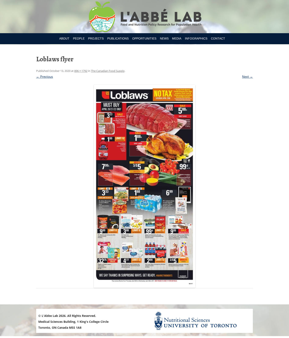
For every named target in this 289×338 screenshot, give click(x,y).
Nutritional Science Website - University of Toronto (201, 321)
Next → (247, 76)
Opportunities (144, 38)
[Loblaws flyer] (144, 186)
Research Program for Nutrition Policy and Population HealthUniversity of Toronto (145, 17)
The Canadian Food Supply (108, 71)
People (79, 38)
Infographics (196, 38)
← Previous (44, 76)
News (164, 38)
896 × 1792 (80, 71)
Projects (96, 38)
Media (176, 38)
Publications (118, 38)
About (64, 38)
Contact (218, 38)
